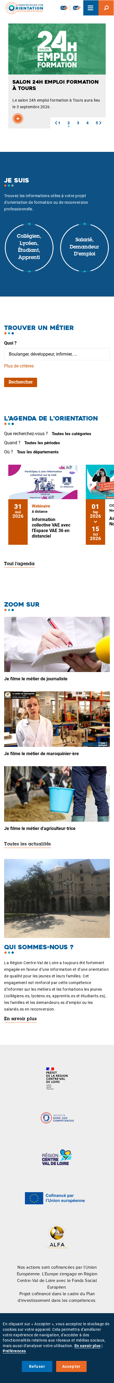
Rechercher (21, 382)
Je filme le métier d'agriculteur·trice (40, 828)
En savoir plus (20, 1019)
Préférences (14, 1351)
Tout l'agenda (19, 564)
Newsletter (64, 8)
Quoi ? (10, 343)
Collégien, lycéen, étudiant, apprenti (29, 247)
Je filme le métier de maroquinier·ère (41, 753)
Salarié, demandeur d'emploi (84, 247)
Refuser (37, 1366)
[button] (55, 122)
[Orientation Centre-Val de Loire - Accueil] (22, 7)
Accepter (71, 1366)
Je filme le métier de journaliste (36, 678)
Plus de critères (19, 366)
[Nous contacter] (77, 8)
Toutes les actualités (27, 844)
